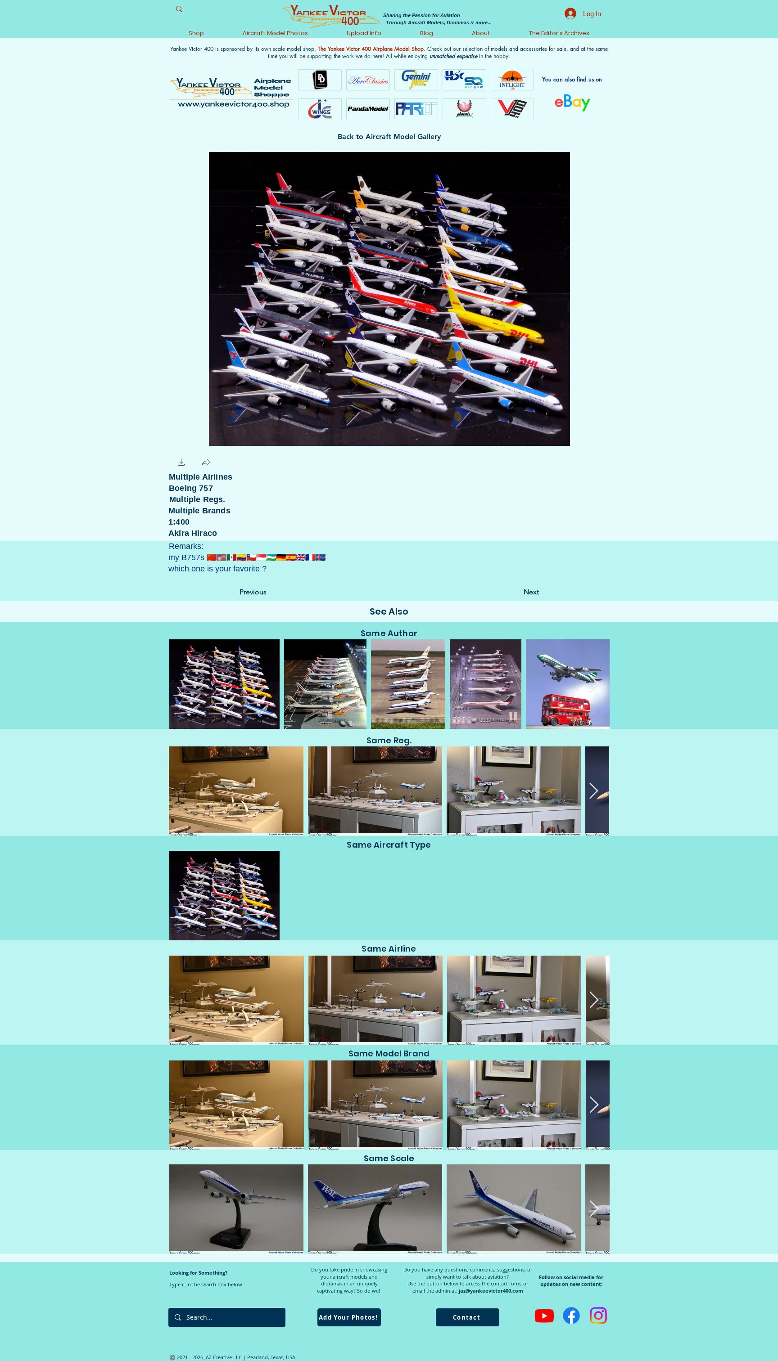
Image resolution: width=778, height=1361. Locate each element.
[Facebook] (571, 1315)
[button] (181, 463)
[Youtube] (544, 1315)
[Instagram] (598, 1315)
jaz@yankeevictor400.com (491, 1290)
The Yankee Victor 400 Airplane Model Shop (371, 49)
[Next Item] (594, 684)
